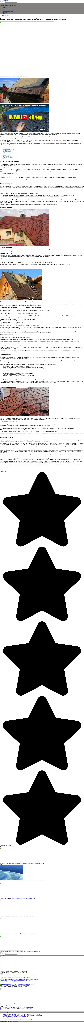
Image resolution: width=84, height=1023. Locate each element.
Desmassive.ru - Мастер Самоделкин (8, 3)
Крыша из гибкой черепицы (9, 149)
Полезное (5, 12)
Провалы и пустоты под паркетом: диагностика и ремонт (15, 1016)
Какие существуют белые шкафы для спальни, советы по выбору (14, 985)
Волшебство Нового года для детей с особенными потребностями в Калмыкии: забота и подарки (22, 863)
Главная (4, 7)
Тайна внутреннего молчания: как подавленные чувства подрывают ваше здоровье (18, 916)
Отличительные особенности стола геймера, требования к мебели (15, 980)
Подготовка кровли (7, 156)
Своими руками (6, 155)
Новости (4, 13)
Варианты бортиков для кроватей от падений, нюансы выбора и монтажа (16, 1008)
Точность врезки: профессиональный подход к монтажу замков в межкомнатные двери (22, 1015)
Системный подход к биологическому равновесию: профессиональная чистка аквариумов (23, 1017)
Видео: (4, 158)
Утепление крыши (7, 150)
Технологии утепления (8, 154)
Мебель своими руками (8, 11)
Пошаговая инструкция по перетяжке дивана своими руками (13, 971)
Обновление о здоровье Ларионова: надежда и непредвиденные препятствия (17, 898)
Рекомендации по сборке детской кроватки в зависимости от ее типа (15, 1003)
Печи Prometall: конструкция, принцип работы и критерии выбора (17, 1019)
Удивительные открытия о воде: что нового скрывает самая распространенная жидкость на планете (22, 880)
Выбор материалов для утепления (10, 152)
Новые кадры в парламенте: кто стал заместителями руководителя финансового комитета (20, 951)
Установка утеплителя (8, 157)
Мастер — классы (7, 9)
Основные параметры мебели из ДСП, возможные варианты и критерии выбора (18, 976)
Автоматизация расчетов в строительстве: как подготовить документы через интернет (22, 1014)
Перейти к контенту (4, 0)
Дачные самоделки (7, 8)
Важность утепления (7, 151)
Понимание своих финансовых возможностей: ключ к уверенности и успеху (17, 933)
